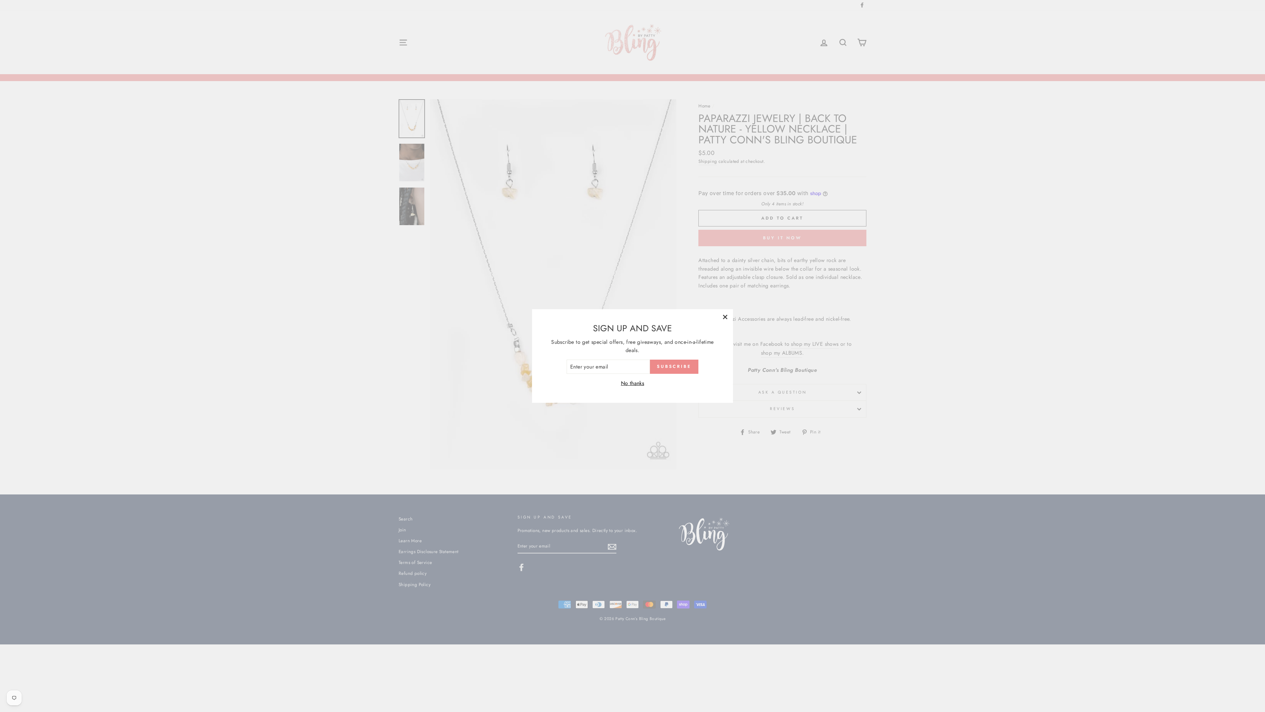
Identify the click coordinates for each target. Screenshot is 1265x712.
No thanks (632, 383)
